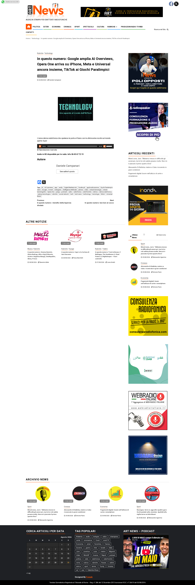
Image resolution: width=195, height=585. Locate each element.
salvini (112, 563)
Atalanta (79, 536)
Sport (77, 27)
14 (55, 554)
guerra (88, 548)
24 (30, 563)
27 (49, 563)
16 (68, 554)
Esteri (46, 27)
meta (86, 190)
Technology (48, 53)
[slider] (109, 146)
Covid (98, 540)
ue (77, 570)
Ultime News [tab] (135, 236)
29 (62, 563)
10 (30, 554)
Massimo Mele (44, 262)
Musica (30, 249)
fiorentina (97, 544)
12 (42, 554)
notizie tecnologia (95, 190)
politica (78, 559)
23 (68, 558)
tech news (78, 194)
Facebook (81, 187)
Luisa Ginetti (111, 262)
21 (55, 558)
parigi (58, 192)
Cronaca (67, 27)
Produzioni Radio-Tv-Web (132, 27)
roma (78, 563)
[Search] (167, 29)
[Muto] (104, 146)
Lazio (95, 551)
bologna (96, 536)
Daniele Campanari (55, 80)
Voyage (71, 249)
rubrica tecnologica (44, 194)
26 (42, 563)
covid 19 (106, 540)
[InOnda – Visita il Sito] (148, 205)
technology (87, 194)
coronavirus (88, 540)
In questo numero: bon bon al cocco (99, 201)
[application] (75, 146)
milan (78, 555)
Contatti (30, 32)
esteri (89, 544)
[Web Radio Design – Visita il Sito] (147, 455)
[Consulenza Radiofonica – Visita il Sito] (148, 316)
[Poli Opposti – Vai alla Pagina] (148, 73)
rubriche (54, 194)
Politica (36, 27)
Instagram (58, 190)
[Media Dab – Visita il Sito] (148, 364)
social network (64, 194)
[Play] (40, 146)
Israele (103, 548)
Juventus (86, 551)
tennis (94, 566)
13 (49, 554)
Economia (56, 27)
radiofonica (77, 192)
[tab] (148, 234)
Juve (78, 551)
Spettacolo (88, 27)
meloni (103, 551)
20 (49, 558)
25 (36, 563)
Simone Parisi (157, 272)
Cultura (100, 27)
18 (36, 558)
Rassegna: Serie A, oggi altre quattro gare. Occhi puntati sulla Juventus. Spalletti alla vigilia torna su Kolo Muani (152, 512)
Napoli (104, 555)
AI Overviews (49, 187)
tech (71, 194)
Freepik (89, 577)
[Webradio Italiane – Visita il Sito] (147, 410)
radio (70, 192)
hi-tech (51, 190)
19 (42, 558)
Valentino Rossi (93, 570)
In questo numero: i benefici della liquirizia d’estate (54, 202)
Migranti (112, 551)
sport (86, 566)
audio (61, 187)
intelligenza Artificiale (70, 190)
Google (44, 190)
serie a (78, 566)
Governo (79, 548)
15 (62, 554)
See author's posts (67, 171)
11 (36, 554)
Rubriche (111, 27)
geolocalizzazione (93, 187)
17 (30, 558)
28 (55, 563)
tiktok (103, 194)
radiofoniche (87, 192)
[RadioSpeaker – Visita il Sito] (148, 122)
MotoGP (86, 555)
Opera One (50, 192)
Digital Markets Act (70, 187)
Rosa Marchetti (78, 258)
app (56, 187)
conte (78, 540)
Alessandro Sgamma (159, 257)
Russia (103, 563)
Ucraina (110, 566)
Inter (95, 548)
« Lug (28, 573)
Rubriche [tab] (162, 235)
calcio (105, 536)
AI (42, 187)
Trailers (105, 249)
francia (107, 544)
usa (82, 570)
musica (95, 555)
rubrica (95, 192)
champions (114, 536)
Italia (110, 548)
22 (62, 558)
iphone (80, 190)
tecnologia (95, 194)
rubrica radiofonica (105, 192)
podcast (64, 192)
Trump (102, 566)
